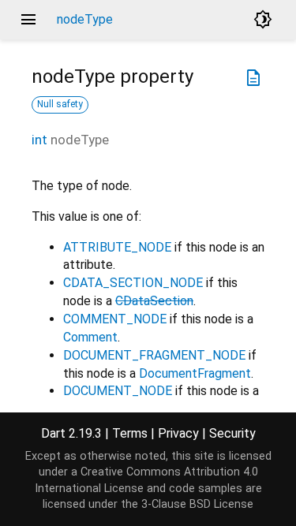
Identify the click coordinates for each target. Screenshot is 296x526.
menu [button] (28, 19)
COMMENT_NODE (115, 318)
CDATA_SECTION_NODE (133, 282)
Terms (130, 433)
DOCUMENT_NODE (117, 390)
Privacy (178, 433)
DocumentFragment (195, 373)
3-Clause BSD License (197, 504)
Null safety (60, 104)
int (39, 139)
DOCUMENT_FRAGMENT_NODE (154, 355)
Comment (90, 337)
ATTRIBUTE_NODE (117, 247)
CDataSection (154, 300)
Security (232, 433)
